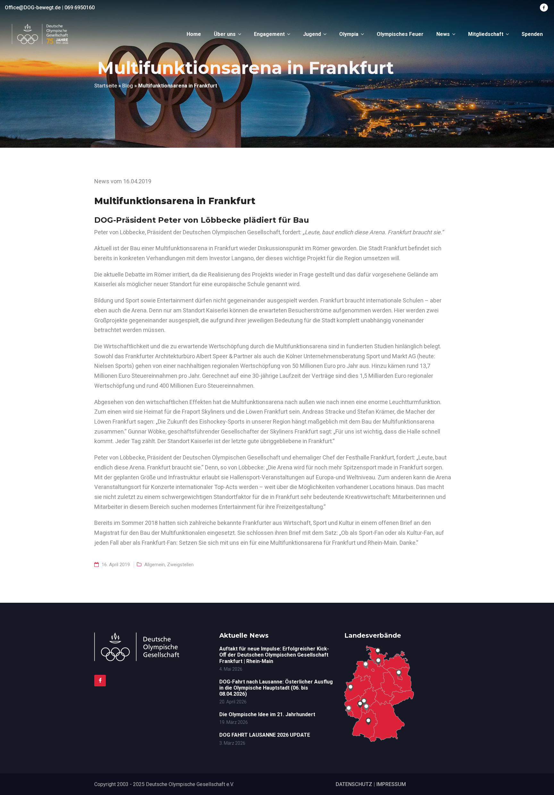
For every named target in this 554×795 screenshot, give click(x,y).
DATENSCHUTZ (354, 784)
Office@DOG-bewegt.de (33, 7)
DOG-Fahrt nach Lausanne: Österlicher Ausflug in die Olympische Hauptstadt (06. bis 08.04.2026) (276, 688)
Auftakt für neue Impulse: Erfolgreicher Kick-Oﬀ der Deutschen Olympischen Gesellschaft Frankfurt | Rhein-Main (274, 655)
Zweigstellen (180, 564)
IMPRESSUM (391, 784)
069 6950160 (79, 7)
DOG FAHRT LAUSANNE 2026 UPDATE (264, 735)
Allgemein (154, 564)
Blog (127, 86)
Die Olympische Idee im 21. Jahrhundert (267, 714)
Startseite (105, 86)
